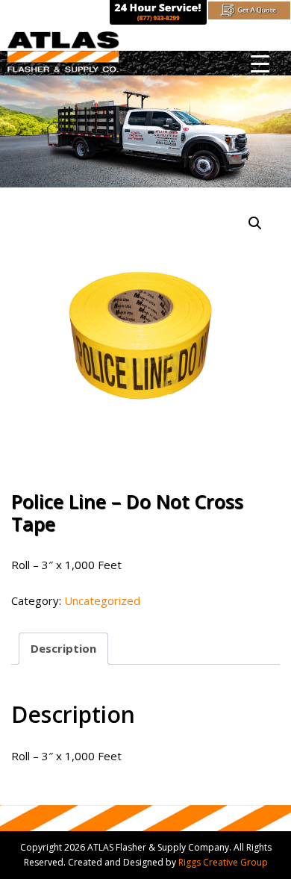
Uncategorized (102, 600)
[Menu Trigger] (260, 63)
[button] (255, 223)
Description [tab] (63, 648)
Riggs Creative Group (223, 862)
